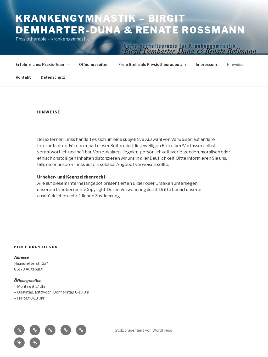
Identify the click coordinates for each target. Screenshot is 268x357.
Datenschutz (53, 77)
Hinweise (235, 64)
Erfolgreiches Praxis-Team (40, 64)
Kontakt (23, 77)
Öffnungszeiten (94, 64)
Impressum (206, 64)
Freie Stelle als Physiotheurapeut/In (152, 64)
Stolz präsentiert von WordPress (143, 330)
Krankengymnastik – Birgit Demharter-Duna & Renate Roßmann (130, 24)
